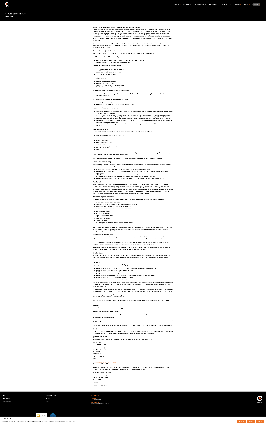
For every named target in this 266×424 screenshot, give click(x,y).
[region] (133, 420)
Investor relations (226, 4)
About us (176, 4)
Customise (241, 421)
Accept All (260, 421)
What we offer (187, 4)
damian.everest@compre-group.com (106, 362)
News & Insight (213, 4)
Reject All (251, 421)
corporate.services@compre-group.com (100, 403)
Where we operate (200, 4)
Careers (237, 4)
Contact (246, 4)
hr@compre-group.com (96, 399)
